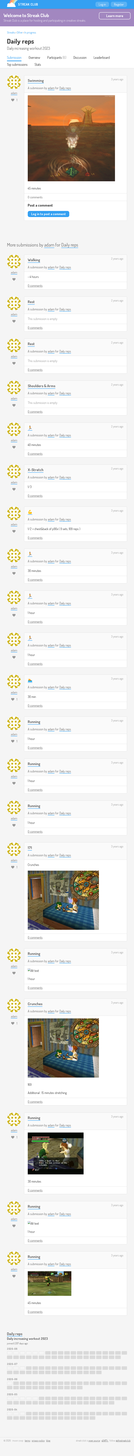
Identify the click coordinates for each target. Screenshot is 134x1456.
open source (94, 1440)
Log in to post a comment (48, 214)
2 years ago (117, 258)
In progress (30, 32)
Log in (102, 4)
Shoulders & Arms (41, 385)
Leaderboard (102, 57)
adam (51, 88)
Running (34, 721)
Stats (38, 64)
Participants (54, 57)
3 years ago (117, 79)
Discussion (80, 57)
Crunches (35, 1003)
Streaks (11, 32)
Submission (14, 57)
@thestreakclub (123, 1440)
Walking (34, 259)
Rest (31, 301)
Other (20, 32)
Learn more (114, 15)
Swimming (36, 80)
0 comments (35, 197)
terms (27, 1440)
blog (48, 1440)
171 (30, 847)
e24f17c (105, 1440)
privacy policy (38, 1440)
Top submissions (17, 64)
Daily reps (20, 41)
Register (119, 4)
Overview (34, 57)
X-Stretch (35, 469)
